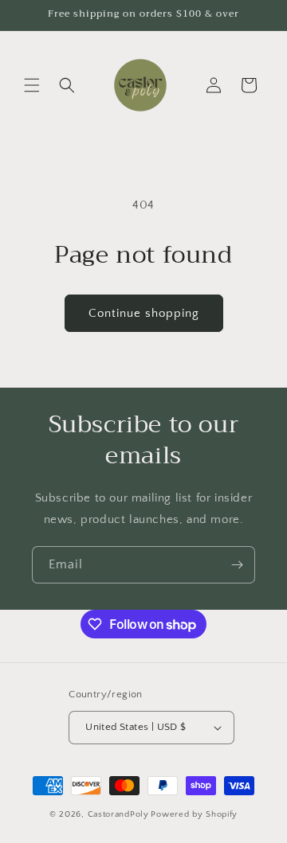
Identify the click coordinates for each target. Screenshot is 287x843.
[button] (31, 85)
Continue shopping (143, 313)
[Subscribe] (236, 564)
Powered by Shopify (194, 814)
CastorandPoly (118, 814)
